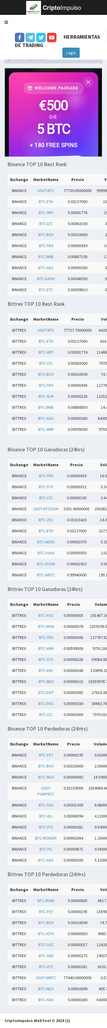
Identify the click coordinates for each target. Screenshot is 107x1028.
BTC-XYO (46, 615)
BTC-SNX (46, 955)
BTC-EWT (46, 692)
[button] (6, 22)
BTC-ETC (46, 289)
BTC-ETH (46, 201)
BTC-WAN (46, 626)
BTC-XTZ (46, 827)
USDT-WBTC (46, 977)
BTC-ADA (46, 267)
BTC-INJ (46, 816)
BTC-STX (46, 486)
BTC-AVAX (45, 553)
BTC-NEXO (46, 542)
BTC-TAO (46, 805)
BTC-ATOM (46, 564)
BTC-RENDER (46, 838)
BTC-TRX (46, 245)
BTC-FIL (46, 849)
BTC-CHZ (46, 944)
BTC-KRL (46, 670)
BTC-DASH (46, 278)
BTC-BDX (46, 681)
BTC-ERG (46, 703)
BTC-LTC (46, 223)
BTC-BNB (46, 256)
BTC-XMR (46, 429)
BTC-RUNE (46, 900)
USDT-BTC (45, 190)
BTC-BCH (46, 234)
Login (71, 52)
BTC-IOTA (46, 933)
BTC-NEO (46, 988)
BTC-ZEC (46, 519)
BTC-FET (46, 755)
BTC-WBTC (46, 575)
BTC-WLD (46, 777)
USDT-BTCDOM (46, 508)
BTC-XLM (46, 396)
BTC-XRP (46, 212)
